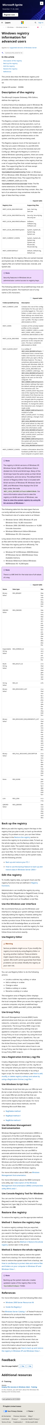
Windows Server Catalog (14, 1311)
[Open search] (35, 22)
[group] (22, 378)
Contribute (5, 1419)
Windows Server (22, 27)
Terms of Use (6, 1422)
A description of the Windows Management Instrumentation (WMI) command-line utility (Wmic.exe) (22, 1186)
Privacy (14, 1419)
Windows (10, 27)
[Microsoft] (22, 22)
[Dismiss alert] (41, 3)
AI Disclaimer (6, 1416)
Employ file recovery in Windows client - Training (19, 1387)
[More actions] (41, 27)
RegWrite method (13, 1120)
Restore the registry (10, 69)
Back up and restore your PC (17, 862)
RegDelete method (13, 1111)
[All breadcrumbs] (3, 27)
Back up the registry (10, 63)
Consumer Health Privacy (29, 1419)
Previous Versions (20, 1416)
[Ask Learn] (38, 27)
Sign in (40, 23)
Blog (30, 1416)
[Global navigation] (2, 22)
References (7, 72)
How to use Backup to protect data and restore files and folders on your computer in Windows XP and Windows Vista (22, 1266)
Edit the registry (9, 66)
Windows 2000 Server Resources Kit (20, 1302)
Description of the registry (12, 61)
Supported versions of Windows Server (23, 48)
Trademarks (17, 1422)
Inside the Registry (13, 1307)
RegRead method (12, 1116)
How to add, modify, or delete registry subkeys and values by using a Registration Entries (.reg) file (22, 1076)
